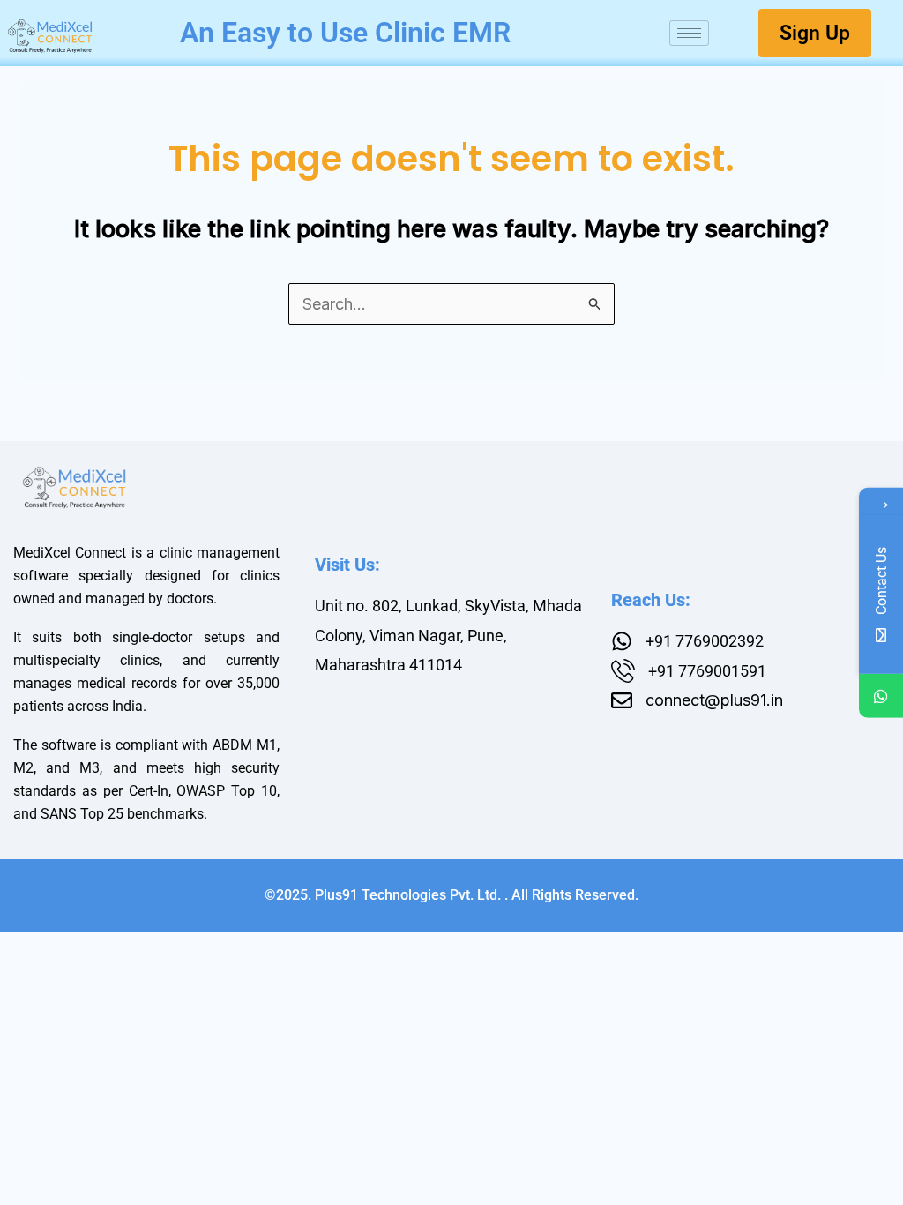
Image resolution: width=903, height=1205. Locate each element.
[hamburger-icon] (689, 33)
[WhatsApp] (881, 696)
